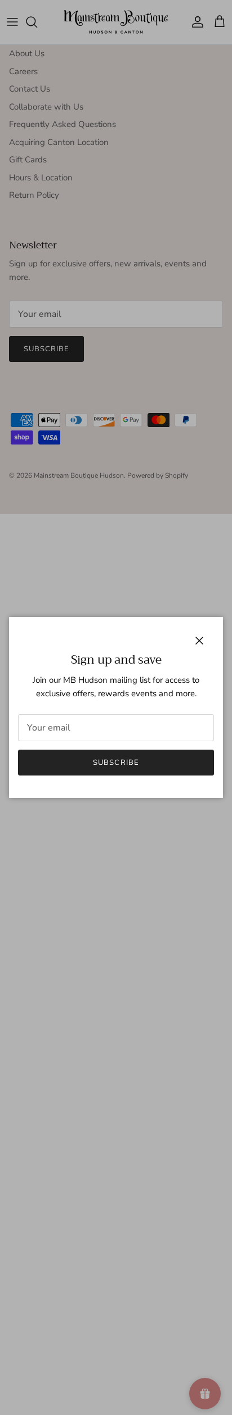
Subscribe (116, 763)
